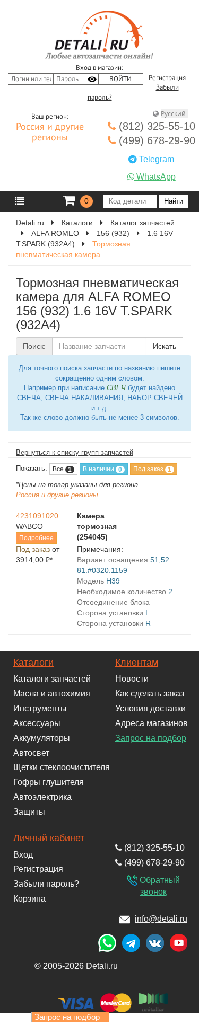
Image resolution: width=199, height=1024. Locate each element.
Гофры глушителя (48, 782)
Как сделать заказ (149, 693)
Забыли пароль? (46, 883)
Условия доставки (150, 708)
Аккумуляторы (41, 738)
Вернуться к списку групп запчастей (74, 452)
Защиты (29, 811)
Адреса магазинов (151, 723)
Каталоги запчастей (52, 678)
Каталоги (33, 662)
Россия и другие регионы (50, 132)
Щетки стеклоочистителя (61, 767)
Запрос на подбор (150, 738)
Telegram (155, 159)
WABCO (29, 526)
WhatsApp (155, 176)
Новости (132, 678)
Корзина (29, 898)
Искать (164, 346)
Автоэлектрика (42, 796)
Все (62, 469)
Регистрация (167, 78)
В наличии (102, 469)
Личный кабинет (48, 838)
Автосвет (31, 752)
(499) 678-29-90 (155, 140)
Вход (23, 854)
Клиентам (136, 662)
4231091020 (37, 515)
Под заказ (152, 469)
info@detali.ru (161, 918)
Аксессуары (36, 723)
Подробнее (36, 538)
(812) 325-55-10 (155, 126)
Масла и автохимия (51, 693)
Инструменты (40, 708)
